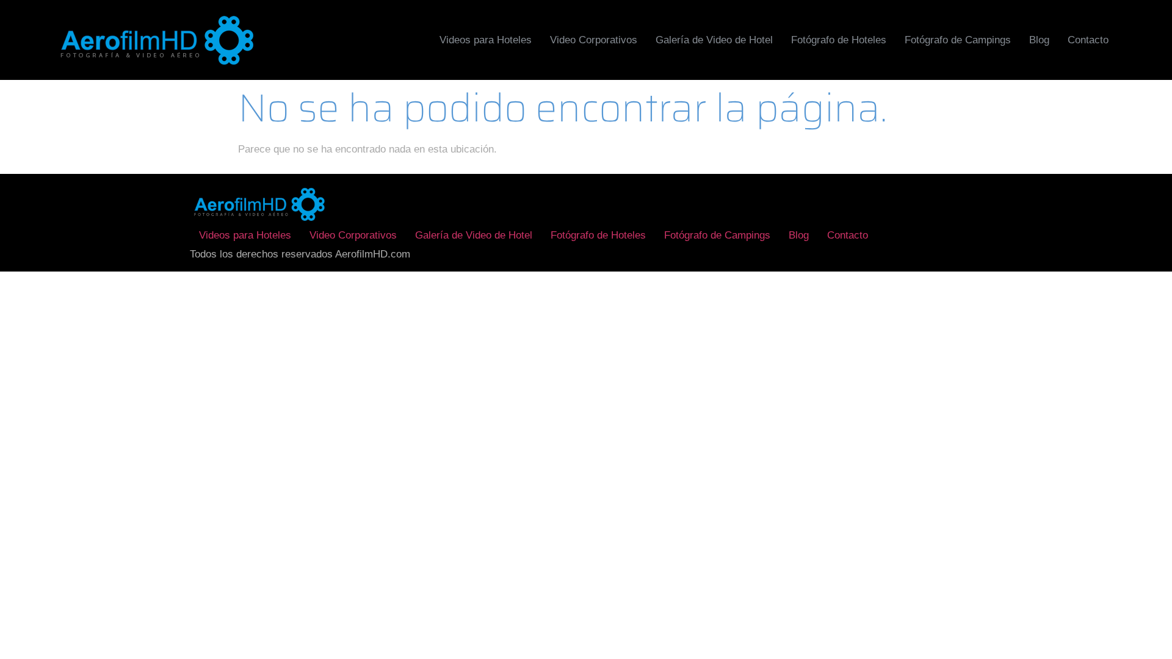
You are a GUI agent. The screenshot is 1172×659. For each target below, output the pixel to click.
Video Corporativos (593, 40)
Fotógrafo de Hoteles (838, 40)
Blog (1039, 40)
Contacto (1088, 40)
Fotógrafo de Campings (958, 40)
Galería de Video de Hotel (714, 40)
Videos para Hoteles (486, 40)
